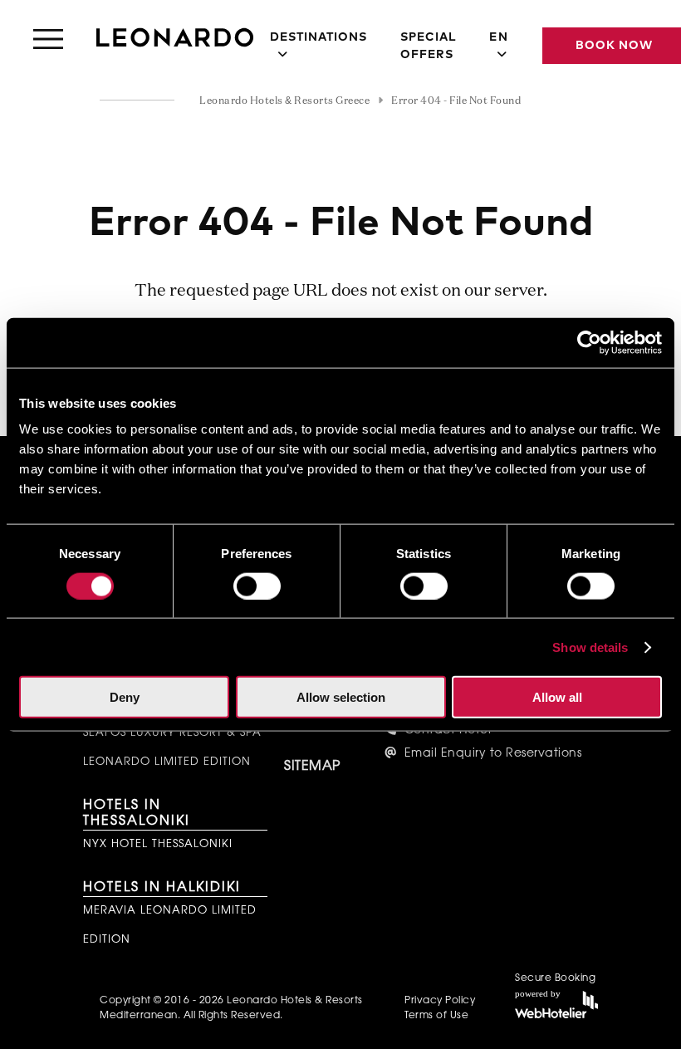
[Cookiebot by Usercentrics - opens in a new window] (589, 342)
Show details (590, 647)
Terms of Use (436, 1016)
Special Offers (428, 46)
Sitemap (312, 766)
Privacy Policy (439, 1001)
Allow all (557, 697)
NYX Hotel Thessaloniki (158, 844)
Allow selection (340, 697)
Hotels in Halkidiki (162, 888)
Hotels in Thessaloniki (136, 813)
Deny (125, 697)
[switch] (257, 585)
